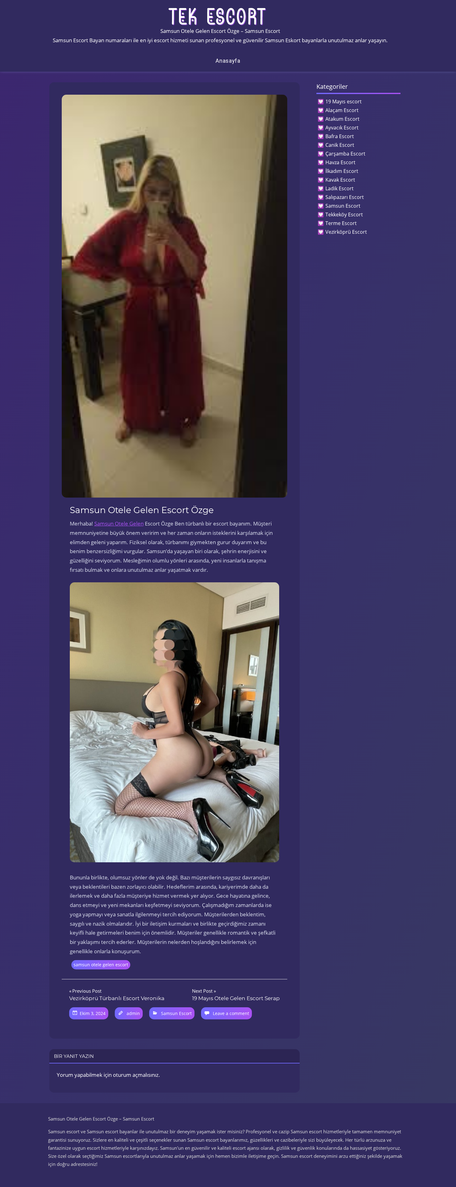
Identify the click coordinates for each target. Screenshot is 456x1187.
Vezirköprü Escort (346, 231)
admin (133, 1013)
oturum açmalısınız (136, 1074)
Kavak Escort (340, 179)
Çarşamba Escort (345, 153)
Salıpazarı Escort (344, 197)
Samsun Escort (176, 1013)
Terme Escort (341, 223)
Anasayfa (228, 60)
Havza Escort (340, 162)
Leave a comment (231, 1013)
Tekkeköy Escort (344, 214)
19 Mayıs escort (343, 101)
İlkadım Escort (341, 171)
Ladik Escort (339, 188)
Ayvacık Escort (342, 127)
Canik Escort (339, 145)
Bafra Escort (339, 136)
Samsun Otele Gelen (119, 523)
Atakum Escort (342, 118)
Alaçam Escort (342, 110)
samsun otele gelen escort (101, 965)
